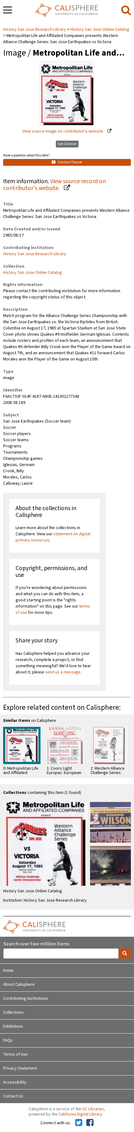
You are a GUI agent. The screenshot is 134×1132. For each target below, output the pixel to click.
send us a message (62, 672)
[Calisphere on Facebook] (89, 1123)
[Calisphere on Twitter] (78, 1123)
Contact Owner (69, 162)
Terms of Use (15, 1054)
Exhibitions (13, 1026)
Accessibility (14, 1082)
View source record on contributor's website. (54, 185)
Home (8, 970)
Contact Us (13, 1096)
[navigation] (7, 10)
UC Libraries (93, 1109)
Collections (13, 1012)
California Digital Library (80, 1114)
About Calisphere (19, 984)
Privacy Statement (20, 1068)
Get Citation (67, 144)
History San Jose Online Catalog (99, 29)
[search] (126, 10)
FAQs (8, 1040)
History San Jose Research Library (35, 29)
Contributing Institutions (25, 998)
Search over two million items (36, 944)
